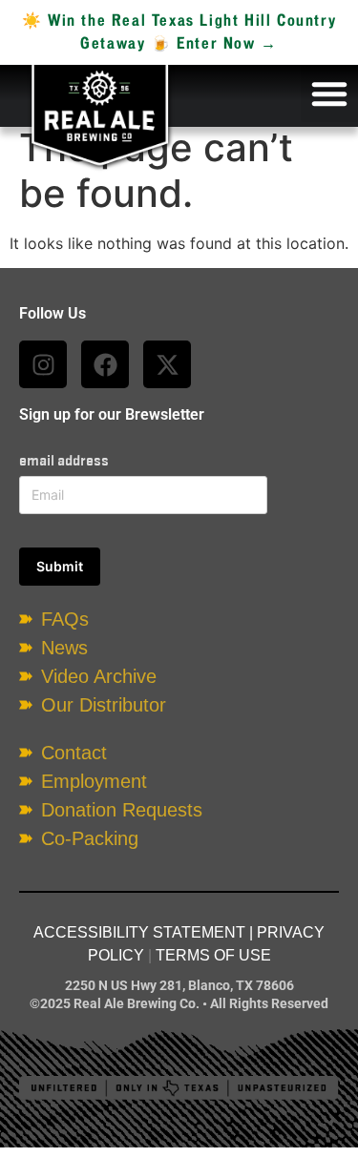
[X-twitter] (167, 364)
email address (64, 460)
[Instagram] (43, 364)
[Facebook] (105, 364)
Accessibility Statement (139, 932)
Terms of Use (213, 955)
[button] (329, 93)
